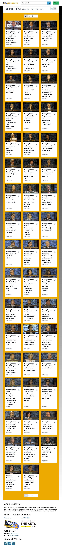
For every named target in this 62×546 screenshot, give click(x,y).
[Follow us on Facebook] (9, 543)
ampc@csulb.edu (14, 535)
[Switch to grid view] (52, 8)
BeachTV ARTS (25, 518)
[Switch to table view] (54, 8)
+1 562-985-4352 (13, 533)
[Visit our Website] (13, 543)
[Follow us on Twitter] (5, 543)
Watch (56, 3)
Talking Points (8, 518)
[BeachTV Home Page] (10, 3)
